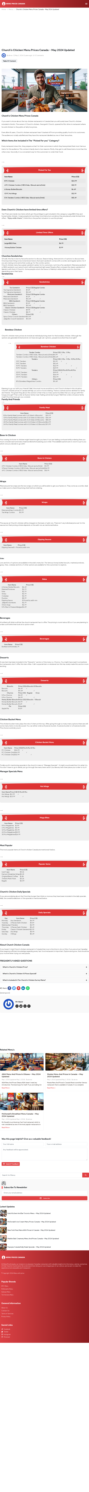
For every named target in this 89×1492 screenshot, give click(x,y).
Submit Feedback (12, 1164)
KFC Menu (4, 1286)
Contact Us (5, 1311)
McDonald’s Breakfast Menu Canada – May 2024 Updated (20, 1115)
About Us (4, 1308)
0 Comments (39, 55)
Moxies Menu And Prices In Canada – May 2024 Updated (65, 1075)
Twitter (20, 1006)
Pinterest (28, 1006)
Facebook (17, 1006)
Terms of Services (7, 1314)
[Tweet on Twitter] (14, 988)
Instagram (25, 1006)
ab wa (10, 55)
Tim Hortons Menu (7, 1295)
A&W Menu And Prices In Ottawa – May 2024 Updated (21, 1075)
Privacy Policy (5, 1316)
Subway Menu (5, 1292)
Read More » (6, 1088)
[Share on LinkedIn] (23, 988)
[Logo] (14, 4)
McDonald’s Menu (7, 1289)
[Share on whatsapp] (28, 988)
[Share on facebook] (9, 988)
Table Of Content (9, 61)
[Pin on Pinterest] (18, 988)
